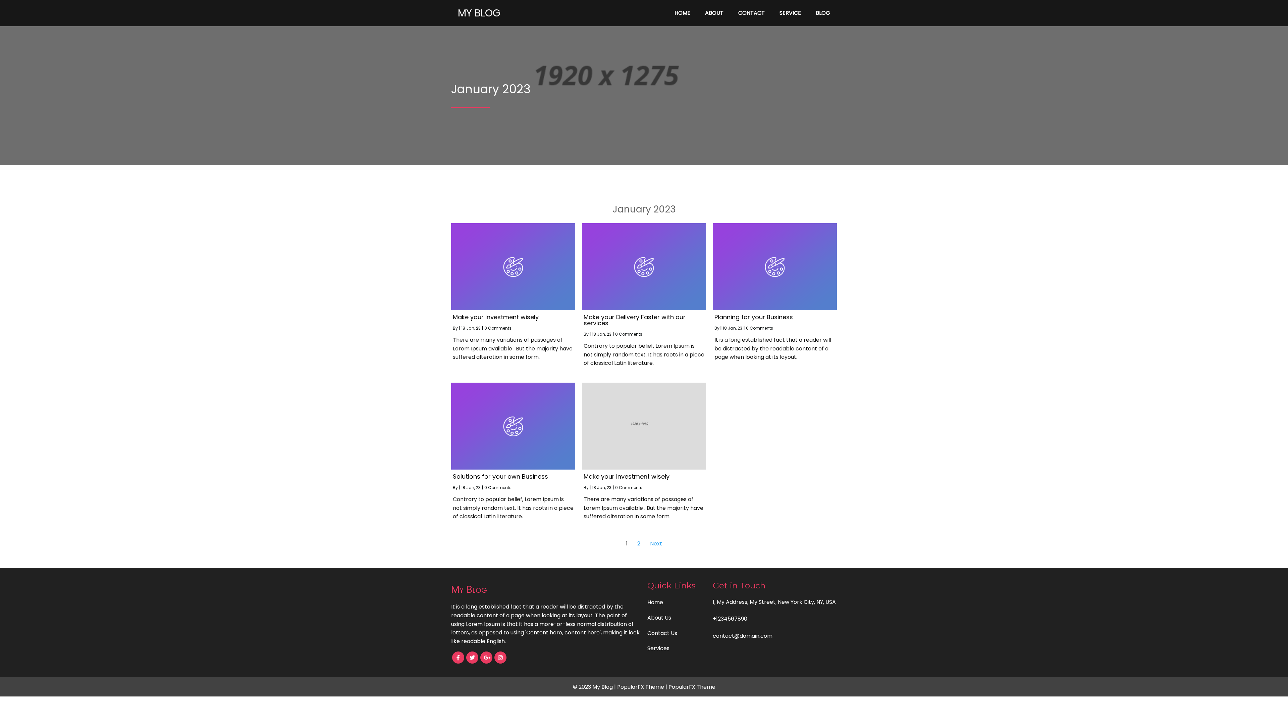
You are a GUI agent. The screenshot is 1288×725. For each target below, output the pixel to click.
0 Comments (498, 328)
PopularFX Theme (640, 687)
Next (656, 543)
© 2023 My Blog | (595, 687)
